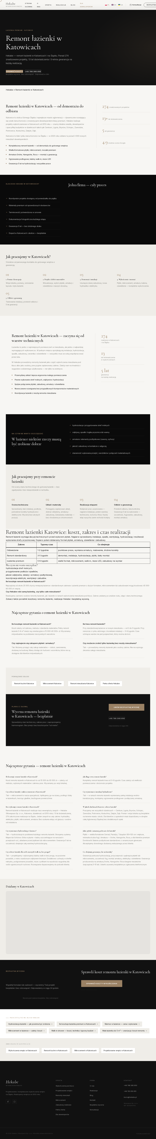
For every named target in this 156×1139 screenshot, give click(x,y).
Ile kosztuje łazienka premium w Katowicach (77, 1024)
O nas (92, 1086)
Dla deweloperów (62, 1114)
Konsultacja (94, 1110)
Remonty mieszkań (63, 1095)
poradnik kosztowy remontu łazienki (36, 599)
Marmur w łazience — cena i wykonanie (121, 1024)
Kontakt (92, 1100)
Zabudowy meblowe (63, 1105)
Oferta (48, 5)
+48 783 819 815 (130, 1091)
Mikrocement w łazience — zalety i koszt (25, 1031)
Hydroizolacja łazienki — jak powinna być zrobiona (29, 1024)
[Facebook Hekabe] (8, 1102)
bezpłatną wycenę (80, 599)
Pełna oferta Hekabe (111, 683)
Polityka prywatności (143, 1133)
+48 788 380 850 (33, 71)
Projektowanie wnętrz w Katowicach (118, 1050)
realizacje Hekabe (62, 599)
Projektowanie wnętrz (64, 1091)
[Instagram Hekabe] (14, 1102)
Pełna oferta (60, 1110)
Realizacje (61, 5)
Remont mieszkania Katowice (82, 683)
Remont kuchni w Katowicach (55, 1050)
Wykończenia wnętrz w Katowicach (22, 1050)
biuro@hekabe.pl (130, 1097)
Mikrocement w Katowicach (85, 1050)
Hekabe (9, 90)
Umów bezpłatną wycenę (126, 707)
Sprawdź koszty (14, 71)
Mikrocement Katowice (52, 683)
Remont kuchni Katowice (24, 683)
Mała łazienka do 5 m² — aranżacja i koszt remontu (123, 1031)
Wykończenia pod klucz (65, 1086)
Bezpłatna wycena (97, 1105)
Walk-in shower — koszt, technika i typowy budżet (72, 1031)
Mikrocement (61, 1100)
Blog (73, 5)
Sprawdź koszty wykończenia (101, 984)
